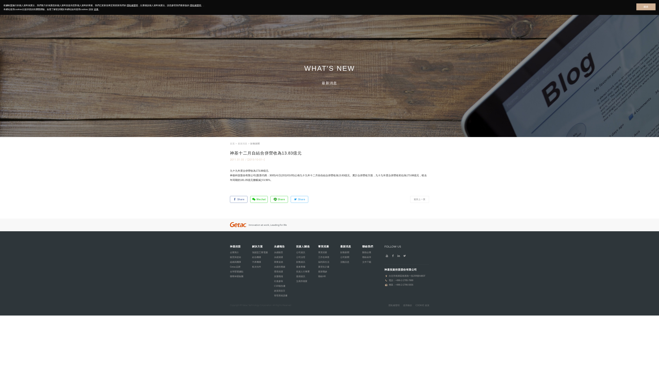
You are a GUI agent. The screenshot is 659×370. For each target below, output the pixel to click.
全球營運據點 (236, 271)
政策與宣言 (279, 290)
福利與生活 (323, 262)
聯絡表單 (366, 257)
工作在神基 (323, 257)
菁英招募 (322, 252)
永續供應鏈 (279, 267)
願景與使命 (235, 257)
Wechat (261, 199)
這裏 (96, 9)
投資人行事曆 (303, 271)
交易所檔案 (301, 281)
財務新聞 (344, 252)
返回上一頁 (419, 199)
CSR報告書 (279, 286)
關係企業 (366, 252)
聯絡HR (322, 276)
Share (241, 199)
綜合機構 (256, 257)
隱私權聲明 (132, 5)
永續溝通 (278, 257)
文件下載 (366, 262)
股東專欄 (300, 267)
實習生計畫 (323, 267)
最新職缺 (322, 271)
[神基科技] (238, 224)
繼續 (646, 6)
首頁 (232, 143)
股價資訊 (300, 276)
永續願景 (278, 252)
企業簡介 (234, 252)
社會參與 (278, 281)
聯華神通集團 (236, 276)
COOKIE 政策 (422, 305)
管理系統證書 (280, 295)
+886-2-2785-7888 (404, 280)
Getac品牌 (235, 267)
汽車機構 (256, 262)
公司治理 (300, 257)
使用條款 (407, 305)
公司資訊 (300, 252)
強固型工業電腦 (260, 252)
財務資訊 (300, 262)
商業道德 (278, 262)
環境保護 (278, 271)
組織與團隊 (235, 262)
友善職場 (278, 276)
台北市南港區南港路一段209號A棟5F (407, 276)
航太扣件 (256, 267)
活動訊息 (344, 262)
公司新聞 (344, 257)
